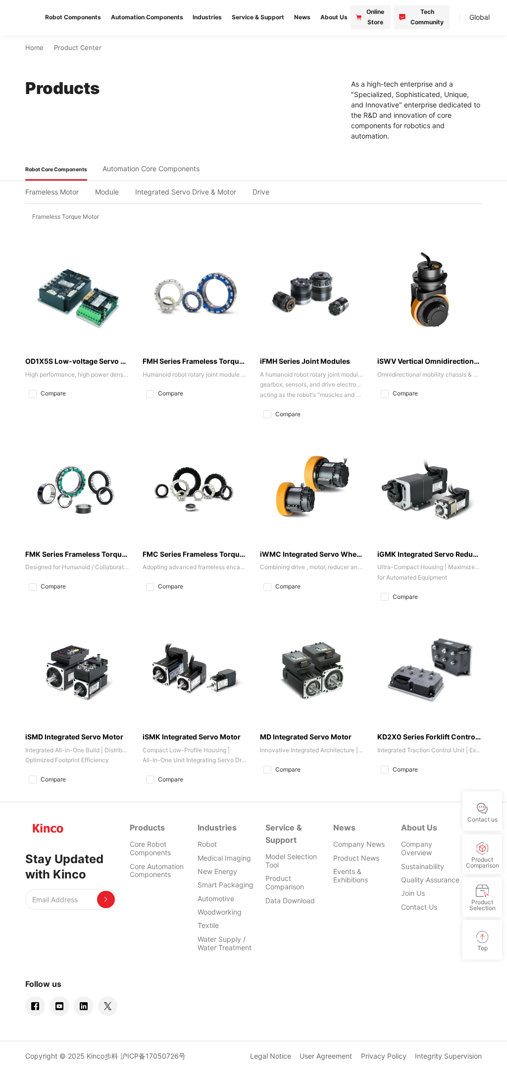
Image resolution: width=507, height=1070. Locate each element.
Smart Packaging (226, 884)
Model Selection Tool (291, 860)
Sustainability (422, 866)
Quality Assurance (430, 879)
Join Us (413, 893)
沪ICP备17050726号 (153, 1056)
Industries (217, 827)
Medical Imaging (224, 858)
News (344, 827)
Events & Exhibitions (350, 875)
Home (34, 47)
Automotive (216, 898)
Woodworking (220, 912)
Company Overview (416, 848)
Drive (261, 192)
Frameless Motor (52, 192)
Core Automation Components (157, 870)
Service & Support (283, 834)
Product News (356, 858)
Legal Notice (270, 1056)
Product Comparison (284, 882)
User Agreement (326, 1056)
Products (147, 827)
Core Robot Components (150, 848)
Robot (207, 844)
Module (107, 192)
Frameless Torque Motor (65, 216)
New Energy (217, 871)
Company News (359, 844)
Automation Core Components (151, 168)
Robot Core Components (56, 169)
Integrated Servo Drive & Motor (185, 192)
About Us (419, 827)
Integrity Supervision (448, 1056)
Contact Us (419, 907)
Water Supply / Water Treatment (225, 943)
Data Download (290, 900)
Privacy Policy (383, 1056)
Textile (208, 925)
